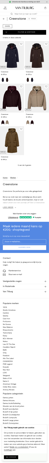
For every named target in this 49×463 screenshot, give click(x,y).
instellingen (8, 450)
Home (5, 178)
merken (13, 178)
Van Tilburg (8, 292)
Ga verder (11, 457)
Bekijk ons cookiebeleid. (19, 447)
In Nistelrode (9, 286)
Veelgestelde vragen (12, 281)
